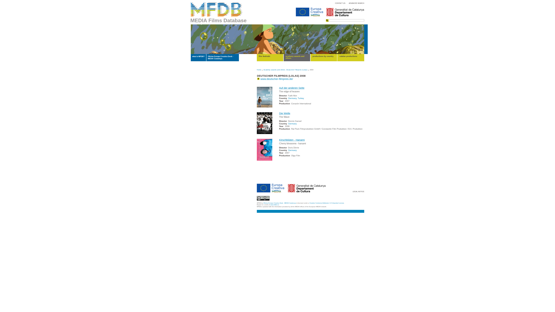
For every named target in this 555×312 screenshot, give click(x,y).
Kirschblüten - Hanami (292, 140)
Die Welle (284, 113)
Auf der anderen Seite (291, 88)
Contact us (340, 3)
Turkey (301, 98)
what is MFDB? (198, 56)
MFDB (216, 9)
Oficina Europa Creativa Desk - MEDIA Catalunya (220, 57)
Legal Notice (358, 191)
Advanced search (356, 3)
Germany (292, 98)
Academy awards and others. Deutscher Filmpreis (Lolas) (285, 70)
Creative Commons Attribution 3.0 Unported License (326, 203)
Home (259, 70)
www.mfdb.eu (274, 205)
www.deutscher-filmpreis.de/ (276, 79)
